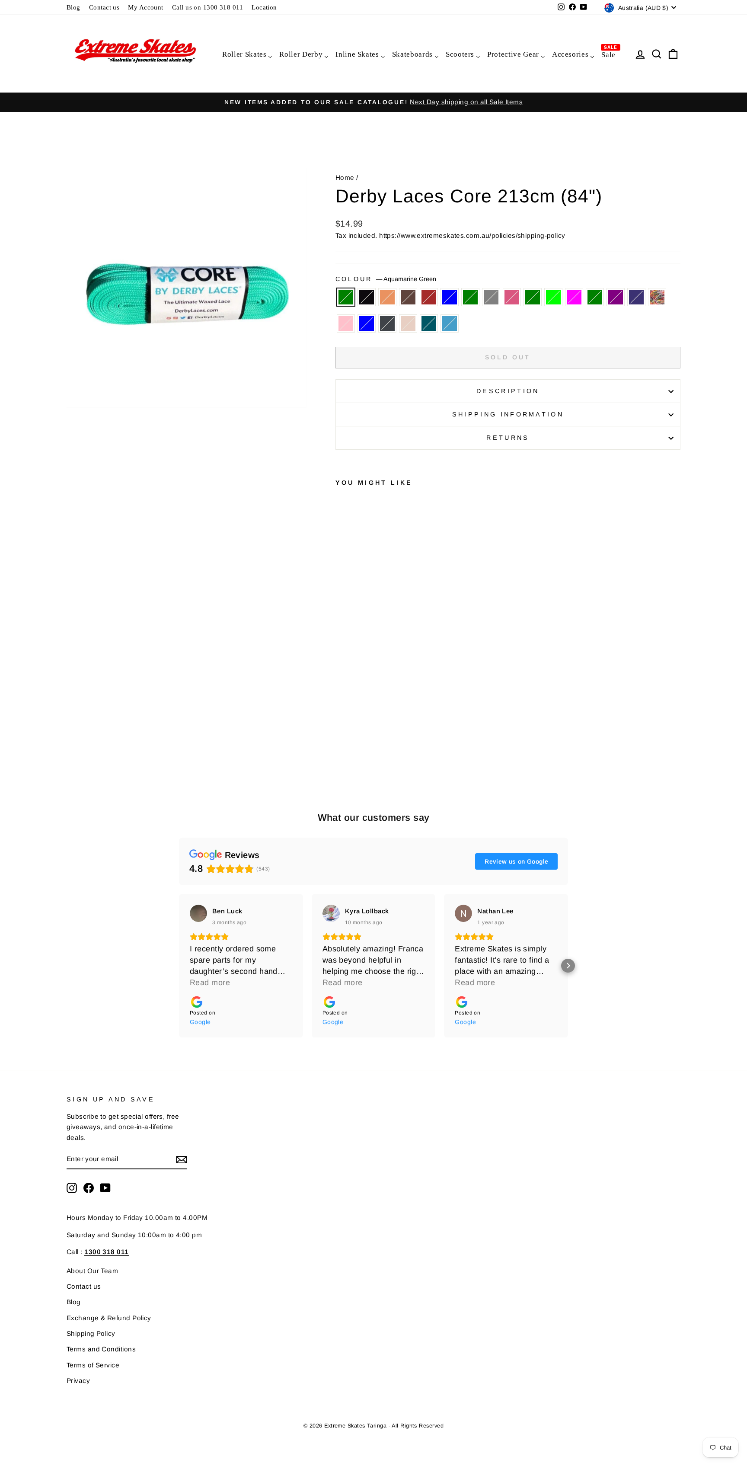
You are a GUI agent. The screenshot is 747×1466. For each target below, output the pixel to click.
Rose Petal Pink (345, 323)
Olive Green (594, 297)
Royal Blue (366, 323)
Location (264, 7)
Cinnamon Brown (428, 297)
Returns (507, 437)
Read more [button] (210, 982)
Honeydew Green (532, 297)
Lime (553, 297)
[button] (179, 966)
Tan (408, 323)
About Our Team (92, 1270)
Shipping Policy (91, 1333)
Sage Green (470, 297)
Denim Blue (449, 297)
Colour (385, 278)
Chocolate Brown (408, 297)
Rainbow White (657, 297)
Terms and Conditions (101, 1349)
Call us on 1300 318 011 (207, 7)
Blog (73, 7)
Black (366, 297)
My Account (145, 7)
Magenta (574, 297)
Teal (428, 323)
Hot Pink (511, 297)
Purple (636, 297)
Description (508, 390)
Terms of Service (93, 1365)
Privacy (78, 1380)
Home (344, 177)
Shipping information (508, 414)
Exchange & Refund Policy (109, 1318)
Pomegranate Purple (615, 297)
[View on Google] (198, 913)
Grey (491, 297)
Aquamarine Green (345, 297)
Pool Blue (449, 323)
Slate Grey (387, 323)
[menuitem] (246, 54)
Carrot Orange (387, 297)
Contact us (104, 7)
